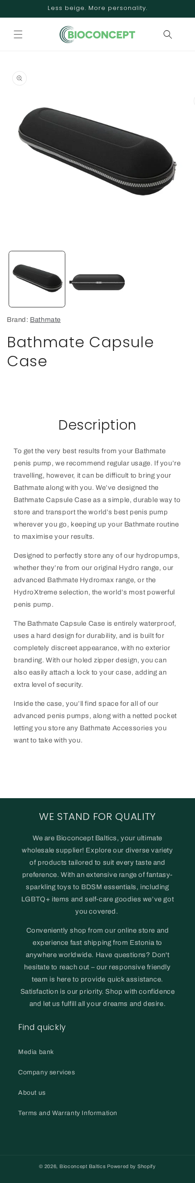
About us (32, 1092)
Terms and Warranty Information (67, 1113)
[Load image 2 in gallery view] (97, 279)
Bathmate (45, 319)
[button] (18, 34)
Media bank (36, 1052)
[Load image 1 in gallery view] (37, 279)
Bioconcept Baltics (82, 1166)
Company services (46, 1072)
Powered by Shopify (131, 1166)
